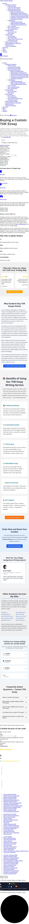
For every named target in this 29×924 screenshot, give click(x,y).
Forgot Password (7, 783)
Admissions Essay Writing (10, 842)
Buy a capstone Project (13, 27)
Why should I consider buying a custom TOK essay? (13, 702)
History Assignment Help (10, 810)
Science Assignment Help (10, 794)
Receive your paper (3, 199)
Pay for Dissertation (8, 829)
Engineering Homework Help (11, 862)
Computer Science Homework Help (19, 16)
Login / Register (4, 56)
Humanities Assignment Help (11, 804)
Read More (7, 137)
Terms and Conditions (10, 46)
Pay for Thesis (11, 36)
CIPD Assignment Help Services (19, 24)
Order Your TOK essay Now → (14, 517)
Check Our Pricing (4, 145)
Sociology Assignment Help (10, 855)
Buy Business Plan (6, 620)
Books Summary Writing (14, 9)
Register (5, 781)
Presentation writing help (10, 843)
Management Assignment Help (11, 870)
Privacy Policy (6, 772)
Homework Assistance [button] (11, 4)
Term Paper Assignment (17, 19)
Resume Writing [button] (9, 30)
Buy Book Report (5, 614)
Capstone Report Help (9, 831)
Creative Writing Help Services (11, 825)
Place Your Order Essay (14, 546)
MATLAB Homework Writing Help (19, 14)
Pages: (1, 734)
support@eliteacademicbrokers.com (10, 761)
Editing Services (9, 44)
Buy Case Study (12, 26)
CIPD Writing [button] (11, 20)
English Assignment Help (10, 824)
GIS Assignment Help (9, 869)
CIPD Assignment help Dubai (18, 23)
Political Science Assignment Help (12, 807)
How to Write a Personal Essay (11, 815)
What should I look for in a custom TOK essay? (13, 717)
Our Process (6, 771)
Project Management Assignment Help (13, 860)
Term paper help (8, 845)
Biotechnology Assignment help (18, 13)
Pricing (4, 50)
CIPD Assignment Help (16, 22)
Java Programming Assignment (11, 811)
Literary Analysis (8, 818)
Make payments (3, 187)
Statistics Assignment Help (10, 856)
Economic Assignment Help (10, 859)
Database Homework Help (10, 808)
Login (4, 780)
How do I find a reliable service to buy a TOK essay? (13, 707)
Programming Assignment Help (11, 800)
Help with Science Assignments (11, 832)
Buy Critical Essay (20, 620)
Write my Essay (12, 6)
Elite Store (5, 47)
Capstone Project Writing (10, 814)
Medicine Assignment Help (10, 801)
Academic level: (4, 739)
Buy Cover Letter (12, 32)
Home (4, 139)
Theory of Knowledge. (20, 224)
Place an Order (4, 183)
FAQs (4, 769)
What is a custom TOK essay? (10, 697)
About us (5, 51)
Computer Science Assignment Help (12, 803)
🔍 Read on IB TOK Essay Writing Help (14, 366)
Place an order (2, 174)
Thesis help (6, 822)
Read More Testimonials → (14, 291)
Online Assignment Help (10, 848)
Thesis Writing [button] (9, 34)
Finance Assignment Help (10, 865)
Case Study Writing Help (14, 7)
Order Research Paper (9, 866)
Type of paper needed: (5, 731)
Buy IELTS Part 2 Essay (7, 616)
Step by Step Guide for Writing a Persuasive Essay (16, 851)
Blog (4, 49)
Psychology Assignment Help (11, 863)
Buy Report (4, 612)
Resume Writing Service (10, 838)
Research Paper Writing (9, 817)
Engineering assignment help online (19, 17)
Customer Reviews (7, 785)
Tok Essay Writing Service (10, 846)
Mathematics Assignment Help (11, 858)
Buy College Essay (12, 29)
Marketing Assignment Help (10, 868)
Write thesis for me (12, 40)
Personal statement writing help (13, 43)
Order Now (5, 784)
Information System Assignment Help (13, 805)
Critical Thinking (8, 836)
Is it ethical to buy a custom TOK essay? (13, 712)
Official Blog (6, 787)
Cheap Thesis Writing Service (15, 39)
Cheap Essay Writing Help (10, 828)
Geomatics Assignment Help (11, 872)
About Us (5, 768)
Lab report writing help (9, 852)
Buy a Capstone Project (7, 618)
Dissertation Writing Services (11, 819)
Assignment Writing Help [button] (14, 10)
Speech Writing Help (9, 849)
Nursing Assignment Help (10, 873)
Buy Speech (11, 33)
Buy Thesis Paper (12, 37)
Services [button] (5, 3)
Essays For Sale (7, 834)
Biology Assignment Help (17, 12)
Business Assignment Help (10, 797)
